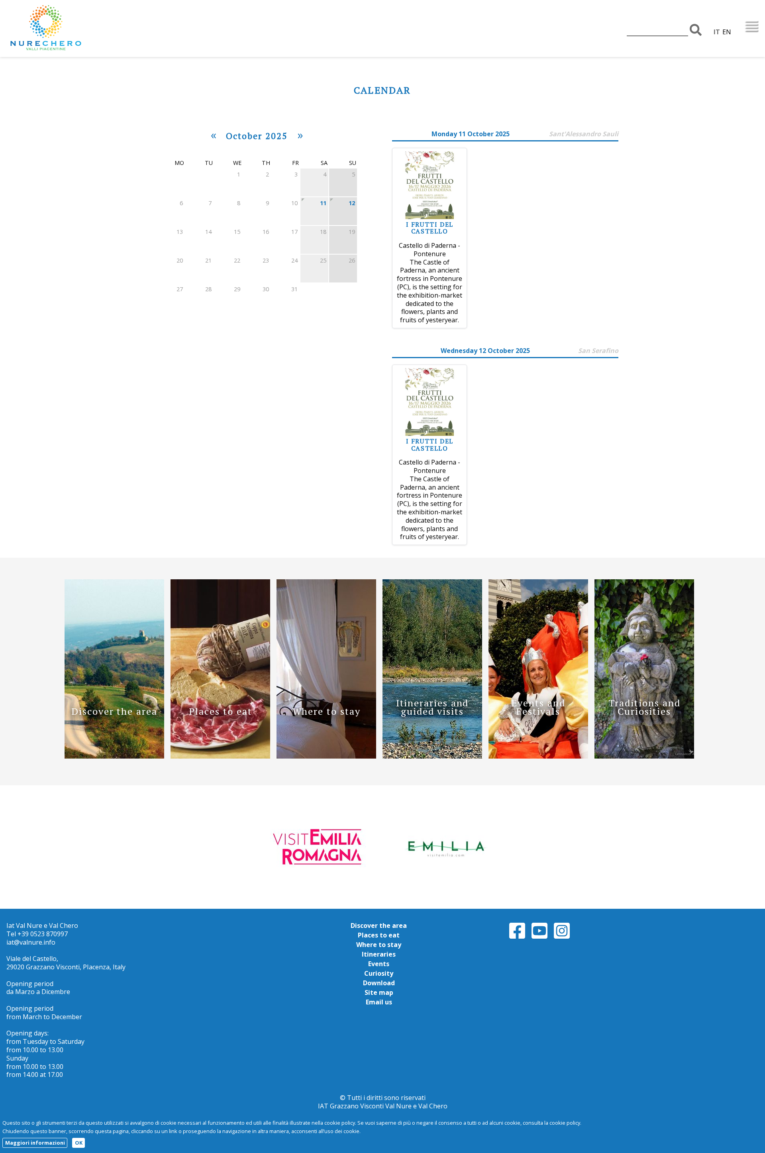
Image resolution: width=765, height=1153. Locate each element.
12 (352, 203)
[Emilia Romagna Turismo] (445, 846)
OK (78, 1142)
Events (378, 963)
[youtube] (539, 937)
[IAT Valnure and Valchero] (70, 28)
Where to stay (378, 944)
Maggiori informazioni (35, 1142)
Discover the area (379, 925)
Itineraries (379, 954)
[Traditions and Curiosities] (644, 756)
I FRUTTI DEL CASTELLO (429, 228)
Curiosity (378, 973)
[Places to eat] (220, 756)
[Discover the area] (114, 756)
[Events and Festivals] (538, 756)
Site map (379, 992)
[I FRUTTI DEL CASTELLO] (429, 216)
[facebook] (517, 937)
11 (323, 203)
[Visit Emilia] (320, 846)
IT (717, 31)
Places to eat (379, 935)
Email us (379, 1002)
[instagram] (562, 937)
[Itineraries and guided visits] (432, 756)
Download (379, 982)
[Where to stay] (326, 756)
